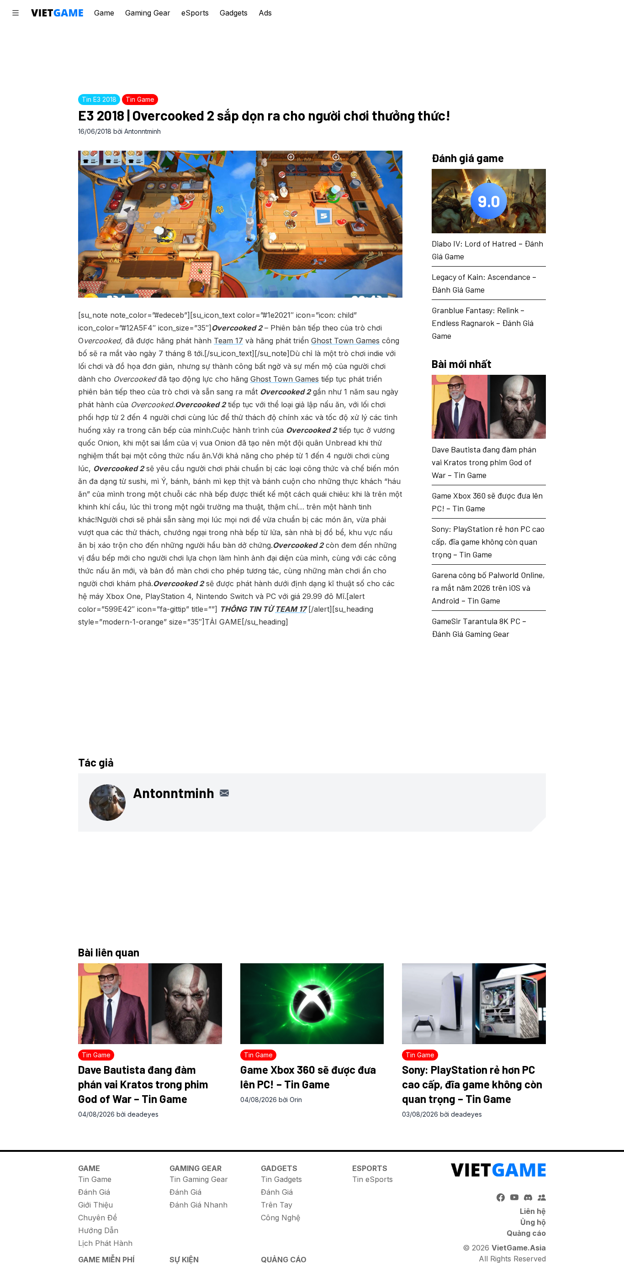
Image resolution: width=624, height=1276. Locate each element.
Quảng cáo (526, 1233)
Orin (296, 1099)
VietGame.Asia (519, 1247)
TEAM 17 (290, 609)
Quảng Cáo (284, 1259)
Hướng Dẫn (98, 1230)
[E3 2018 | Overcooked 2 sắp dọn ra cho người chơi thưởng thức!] (240, 224)
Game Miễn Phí (106, 1259)
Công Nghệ (280, 1217)
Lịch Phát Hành (105, 1243)
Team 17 (228, 340)
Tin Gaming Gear (198, 1179)
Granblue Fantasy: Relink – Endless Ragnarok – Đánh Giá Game (483, 323)
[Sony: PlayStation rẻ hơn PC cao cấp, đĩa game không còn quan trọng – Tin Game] (474, 1003)
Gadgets (234, 12)
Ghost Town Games (345, 340)
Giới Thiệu (95, 1204)
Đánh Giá (94, 1192)
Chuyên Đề (97, 1217)
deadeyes (143, 1114)
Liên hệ (533, 1211)
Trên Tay (276, 1204)
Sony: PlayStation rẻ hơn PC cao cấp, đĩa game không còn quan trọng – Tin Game (488, 541)
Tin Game (94, 1179)
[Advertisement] (312, 57)
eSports (195, 12)
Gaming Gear (147, 12)
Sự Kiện (184, 1259)
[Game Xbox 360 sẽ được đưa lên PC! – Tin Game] (312, 1003)
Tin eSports (372, 1179)
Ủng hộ (533, 1222)
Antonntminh (142, 131)
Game (104, 12)
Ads (265, 12)
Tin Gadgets (281, 1179)
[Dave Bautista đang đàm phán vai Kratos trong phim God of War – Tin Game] (489, 407)
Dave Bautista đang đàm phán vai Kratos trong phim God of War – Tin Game (484, 461)
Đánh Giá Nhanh (198, 1204)
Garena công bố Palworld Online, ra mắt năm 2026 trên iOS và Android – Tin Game (488, 587)
